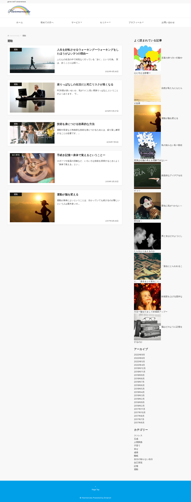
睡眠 (136, 455)
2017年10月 (139, 412)
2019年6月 (139, 385)
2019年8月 (139, 378)
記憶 (136, 466)
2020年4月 (139, 365)
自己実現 (138, 462)
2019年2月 (139, 399)
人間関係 (138, 442)
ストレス (138, 435)
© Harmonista (86, 498)
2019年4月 (139, 392)
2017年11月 (139, 409)
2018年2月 (139, 405)
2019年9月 (139, 375)
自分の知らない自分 (143, 459)
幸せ (136, 449)
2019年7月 (139, 381)
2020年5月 (139, 361)
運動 (136, 469)
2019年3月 (139, 395)
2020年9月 (139, 354)
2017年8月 (139, 416)
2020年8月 (139, 358)
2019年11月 (139, 371)
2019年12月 (140, 368)
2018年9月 (139, 402)
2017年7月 (139, 419)
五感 (136, 439)
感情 (136, 452)
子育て (137, 445)
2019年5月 (139, 388)
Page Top (95, 490)
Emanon (107, 498)
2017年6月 (139, 422)
